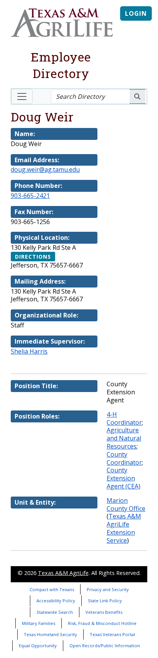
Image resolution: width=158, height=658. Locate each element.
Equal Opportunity (38, 645)
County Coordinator (124, 458)
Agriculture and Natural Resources (124, 438)
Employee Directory (61, 64)
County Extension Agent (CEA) (123, 478)
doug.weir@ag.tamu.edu (45, 169)
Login (136, 13)
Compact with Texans (52, 589)
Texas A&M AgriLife (63, 573)
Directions (33, 256)
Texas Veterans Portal (112, 634)
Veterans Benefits (104, 612)
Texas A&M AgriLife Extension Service (124, 528)
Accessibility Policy (55, 600)
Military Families (38, 623)
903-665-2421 (30, 195)
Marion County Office (126, 504)
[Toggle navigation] (22, 96)
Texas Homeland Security (50, 634)
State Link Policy (105, 600)
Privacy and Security (108, 589)
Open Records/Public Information (104, 645)
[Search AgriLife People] (137, 96)
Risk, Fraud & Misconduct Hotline (102, 623)
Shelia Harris (29, 351)
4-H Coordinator (124, 418)
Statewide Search (54, 612)
